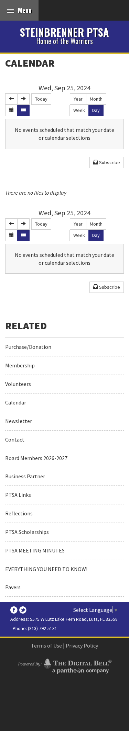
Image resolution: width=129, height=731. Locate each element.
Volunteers (18, 383)
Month (96, 99)
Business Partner (25, 476)
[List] (23, 110)
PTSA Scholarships (27, 531)
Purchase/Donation (28, 346)
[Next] (23, 99)
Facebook (14, 610)
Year (78, 99)
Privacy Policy (82, 645)
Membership (20, 365)
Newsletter (18, 421)
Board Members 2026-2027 (36, 458)
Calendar (30, 62)
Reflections (19, 513)
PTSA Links (18, 494)
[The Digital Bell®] (64, 665)
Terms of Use (46, 645)
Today (41, 99)
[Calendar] (11, 110)
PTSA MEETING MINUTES (35, 550)
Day (96, 110)
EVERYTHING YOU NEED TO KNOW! (46, 569)
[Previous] (11, 99)
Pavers (13, 587)
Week (79, 110)
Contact (14, 439)
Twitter (22, 610)
